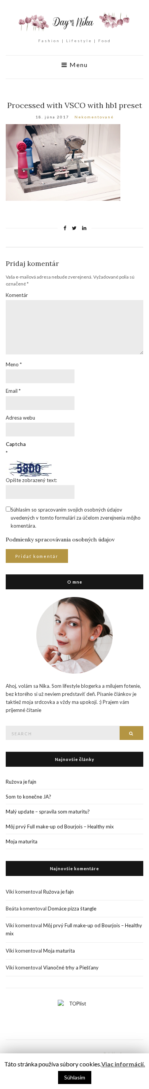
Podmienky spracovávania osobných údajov (60, 539)
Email (13, 391)
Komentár (17, 295)
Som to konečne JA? (28, 797)
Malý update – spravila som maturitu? (48, 812)
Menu (78, 65)
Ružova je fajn (21, 782)
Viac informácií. (123, 1064)
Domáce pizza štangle (72, 908)
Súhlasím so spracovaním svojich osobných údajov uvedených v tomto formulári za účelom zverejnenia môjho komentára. (76, 518)
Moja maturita (21, 841)
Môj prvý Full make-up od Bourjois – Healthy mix (60, 826)
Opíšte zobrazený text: (31, 480)
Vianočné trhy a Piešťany (71, 967)
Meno (14, 364)
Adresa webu (20, 418)
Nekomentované (94, 117)
